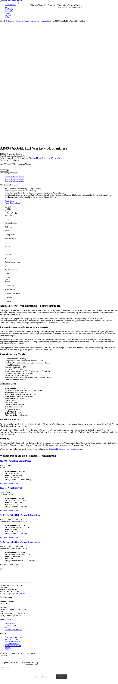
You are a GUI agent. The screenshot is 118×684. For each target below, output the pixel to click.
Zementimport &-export (13, 630)
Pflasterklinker (10, 623)
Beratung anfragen (11, 639)
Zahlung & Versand (9, 12)
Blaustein (8, 628)
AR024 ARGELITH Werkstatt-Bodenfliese (20, 542)
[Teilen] (3, 667)
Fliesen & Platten (74, 5)
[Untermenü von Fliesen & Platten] (81, 5)
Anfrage (8, 648)
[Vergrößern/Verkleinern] (8, 667)
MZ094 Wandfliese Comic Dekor (15, 461)
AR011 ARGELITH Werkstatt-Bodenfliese (20, 515)
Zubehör (77, 7)
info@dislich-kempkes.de (15, 594)
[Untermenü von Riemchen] (56, 5)
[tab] (61, 201)
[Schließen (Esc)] (1, 667)
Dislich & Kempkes (7, 21)
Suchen (61, 677)
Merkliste (8, 15)
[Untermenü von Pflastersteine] (67, 5)
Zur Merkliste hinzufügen (9, 483)
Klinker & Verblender (38, 5)
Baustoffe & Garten (65, 7)
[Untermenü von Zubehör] (81, 7)
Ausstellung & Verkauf (13, 646)
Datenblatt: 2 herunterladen (14, 179)
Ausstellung (9, 9)
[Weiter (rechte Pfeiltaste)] (3, 669)
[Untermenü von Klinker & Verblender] (47, 5)
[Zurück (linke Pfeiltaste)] (1, 669)
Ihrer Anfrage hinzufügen (9, 173)
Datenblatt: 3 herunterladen (14, 181)
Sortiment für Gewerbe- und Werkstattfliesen (65, 449)
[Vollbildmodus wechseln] (5, 667)
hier (54, 197)
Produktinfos (9, 201)
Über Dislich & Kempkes (14, 637)
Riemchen (51, 5)
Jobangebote (9, 650)
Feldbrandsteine (10, 625)
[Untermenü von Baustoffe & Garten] (73, 7)
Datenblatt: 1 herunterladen (14, 177)
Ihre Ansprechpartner (12, 642)
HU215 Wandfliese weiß (11, 488)
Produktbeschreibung (12, 203)
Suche (7, 17)
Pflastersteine (61, 5)
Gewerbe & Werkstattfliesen (41, 21)
